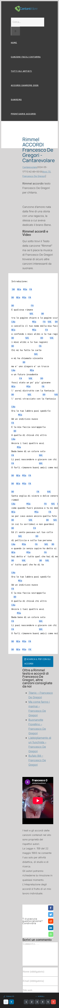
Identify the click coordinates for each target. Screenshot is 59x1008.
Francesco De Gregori (33, 176)
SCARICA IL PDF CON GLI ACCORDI (37, 661)
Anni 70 (47, 171)
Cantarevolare (29, 167)
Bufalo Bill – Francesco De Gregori (37, 760)
